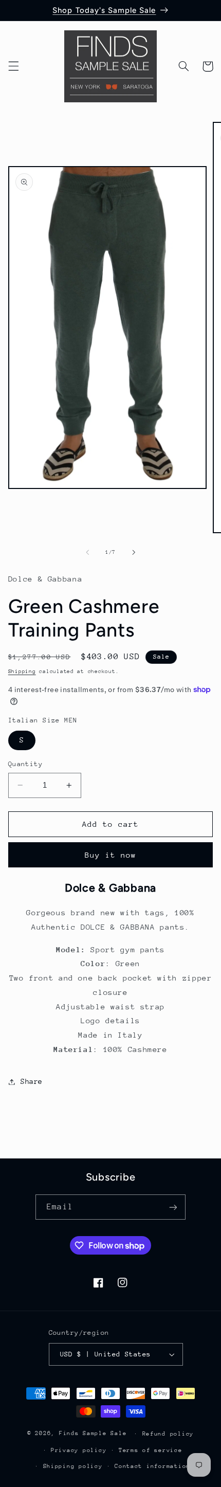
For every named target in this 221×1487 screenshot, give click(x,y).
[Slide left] (87, 552)
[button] (13, 66)
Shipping (22, 671)
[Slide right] (133, 552)
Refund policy (168, 1433)
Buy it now (111, 854)
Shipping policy (73, 1466)
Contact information (152, 1466)
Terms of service (150, 1450)
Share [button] (32, 1081)
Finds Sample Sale (93, 1433)
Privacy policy (78, 1450)
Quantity (25, 764)
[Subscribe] (173, 1207)
